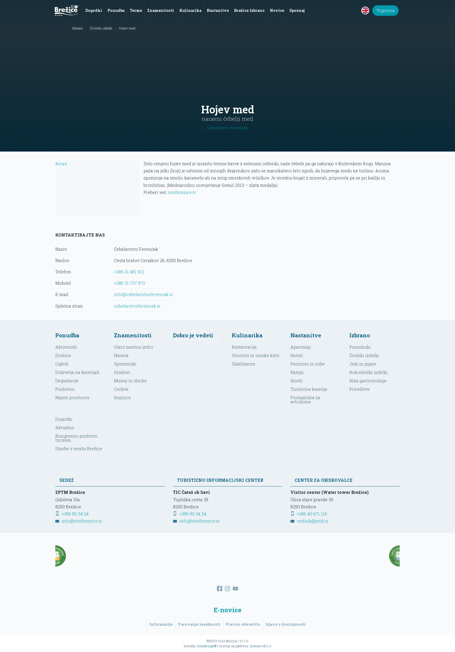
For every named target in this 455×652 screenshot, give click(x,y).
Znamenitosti (133, 335)
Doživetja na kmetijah (77, 372)
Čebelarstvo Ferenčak (227, 127)
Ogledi (61, 364)
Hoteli (296, 355)
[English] (365, 10)
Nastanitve (305, 335)
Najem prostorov (72, 397)
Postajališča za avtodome (305, 399)
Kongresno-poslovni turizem (76, 438)
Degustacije (66, 380)
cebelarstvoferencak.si (137, 306)
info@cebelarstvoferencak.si (143, 294)
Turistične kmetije (308, 389)
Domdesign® (206, 646)
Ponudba (67, 335)
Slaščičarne (243, 364)
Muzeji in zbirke (130, 380)
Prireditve (359, 389)
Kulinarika (247, 335)
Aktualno (64, 427)
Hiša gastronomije (368, 380)
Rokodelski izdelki (368, 372)
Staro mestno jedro (133, 347)
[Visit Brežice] (67, 10)
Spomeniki (125, 364)
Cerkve (121, 389)
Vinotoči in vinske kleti (255, 355)
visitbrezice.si (182, 192)
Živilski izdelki (364, 355)
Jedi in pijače (362, 364)
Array (61, 163)
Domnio (255, 646)
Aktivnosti (66, 347)
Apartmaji (300, 347)
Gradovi (122, 372)
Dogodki (63, 419)
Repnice (122, 397)
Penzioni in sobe (307, 364)
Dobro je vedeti (193, 335)
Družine (63, 355)
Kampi (297, 372)
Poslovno (65, 389)
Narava (121, 355)
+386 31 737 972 (129, 283)
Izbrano (359, 335)
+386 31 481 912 (129, 271)
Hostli (296, 380)
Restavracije (244, 347)
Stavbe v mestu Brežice (78, 448)
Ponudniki (360, 347)
